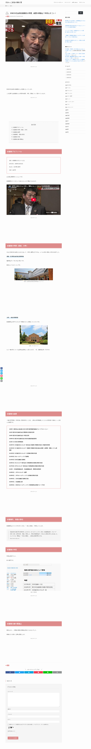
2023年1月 (69, 77)
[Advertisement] (34, 76)
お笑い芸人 (69, 85)
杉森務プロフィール (18, 127)
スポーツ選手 (69, 96)
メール (10, 714)
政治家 (68, 115)
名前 (9, 709)
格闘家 (68, 118)
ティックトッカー (70, 101)
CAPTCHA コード (11, 731)
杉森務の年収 (16, 137)
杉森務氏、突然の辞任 (19, 134)
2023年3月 (69, 72)
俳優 (67, 112)
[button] (10, 672)
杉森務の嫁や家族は (18, 139)
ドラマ (68, 104)
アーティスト (69, 93)
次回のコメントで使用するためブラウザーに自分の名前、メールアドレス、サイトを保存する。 (29, 724)
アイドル (68, 87)
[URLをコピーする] (57, 672)
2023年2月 (69, 74)
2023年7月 (69, 69)
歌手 (67, 121)
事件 (67, 109)
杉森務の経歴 (16, 132)
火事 (67, 126)
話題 (8, 16)
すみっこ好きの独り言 (14, 2)
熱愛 (67, 129)
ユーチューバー (70, 107)
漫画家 (68, 123)
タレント (68, 98)
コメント (10, 691)
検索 (81, 12)
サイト (9, 719)
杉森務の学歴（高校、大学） (20, 129)
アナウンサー (69, 90)
